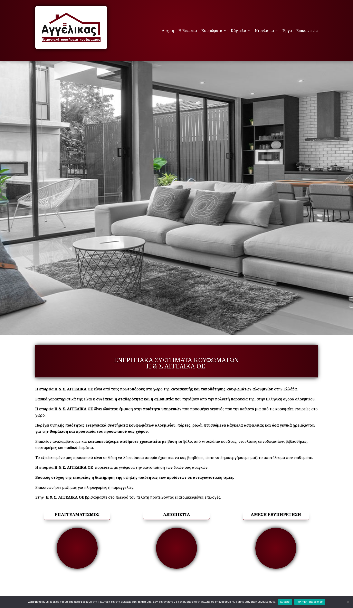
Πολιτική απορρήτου (309, 601)
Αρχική (168, 30)
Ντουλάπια (264, 30)
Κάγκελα (238, 30)
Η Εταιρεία (188, 30)
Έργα (287, 30)
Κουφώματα (211, 30)
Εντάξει (285, 601)
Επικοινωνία (307, 30)
